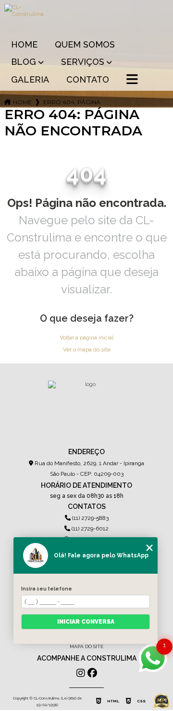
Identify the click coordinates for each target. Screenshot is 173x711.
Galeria (30, 79)
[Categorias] (132, 80)
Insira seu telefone (46, 588)
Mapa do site (86, 646)
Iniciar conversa (85, 621)
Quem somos (85, 44)
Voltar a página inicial (86, 337)
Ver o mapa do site (87, 349)
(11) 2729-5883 (90, 518)
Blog (23, 62)
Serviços (82, 62)
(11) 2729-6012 (89, 528)
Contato (87, 79)
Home (24, 44)
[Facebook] (92, 673)
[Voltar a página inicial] (86, 17)
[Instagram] (81, 673)
